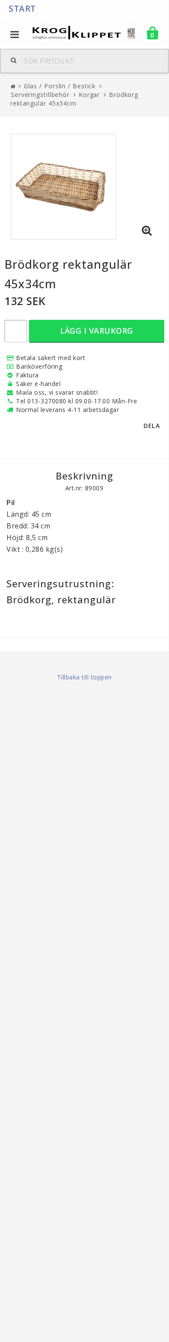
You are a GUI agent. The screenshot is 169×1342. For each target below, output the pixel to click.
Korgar (89, 94)
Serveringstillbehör (40, 94)
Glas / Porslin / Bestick (60, 86)
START (22, 8)
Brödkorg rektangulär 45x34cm (74, 98)
